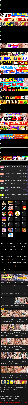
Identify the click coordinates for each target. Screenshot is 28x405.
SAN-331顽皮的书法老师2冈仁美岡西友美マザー (7, 348)
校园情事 (13, 194)
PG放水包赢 (13, 246)
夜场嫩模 (12, 253)
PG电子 (2, 243)
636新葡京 (25, 256)
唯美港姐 (19, 173)
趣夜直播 (7, 253)
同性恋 (25, 190)
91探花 (13, 177)
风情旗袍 (7, 183)
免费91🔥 (8, 266)
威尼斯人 (2, 240)
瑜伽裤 (19, 183)
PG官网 (7, 240)
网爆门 (25, 187)
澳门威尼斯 (3, 266)
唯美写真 (19, 187)
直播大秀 (24, 262)
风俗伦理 (25, 194)
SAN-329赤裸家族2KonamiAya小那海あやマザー (21, 349)
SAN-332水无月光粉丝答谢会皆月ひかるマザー (21, 376)
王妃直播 (17, 249)
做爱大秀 (19, 262)
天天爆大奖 (24, 259)
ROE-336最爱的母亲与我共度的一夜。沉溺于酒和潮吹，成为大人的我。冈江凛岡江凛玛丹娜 (7, 378)
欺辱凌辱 (7, 177)
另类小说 (7, 197)
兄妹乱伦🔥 (20, 266)
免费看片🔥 (18, 256)
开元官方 (19, 259)
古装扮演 (7, 180)
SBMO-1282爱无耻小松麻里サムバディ (20, 362)
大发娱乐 (2, 256)
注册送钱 (7, 243)
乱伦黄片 (21, 249)
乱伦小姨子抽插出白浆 (20, 305)
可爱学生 (19, 180)
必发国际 (17, 253)
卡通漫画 (7, 187)
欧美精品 (19, 166)
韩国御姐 (13, 173)
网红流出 (19, 177)
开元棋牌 (11, 240)
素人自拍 (25, 170)
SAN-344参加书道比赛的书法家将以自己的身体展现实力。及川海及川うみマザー (7, 322)
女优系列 (13, 180)
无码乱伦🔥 (13, 259)
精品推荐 (7, 166)
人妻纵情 (19, 194)
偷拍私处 (2, 253)
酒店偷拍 (7, 249)
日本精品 (13, 170)
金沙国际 (2, 262)
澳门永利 (21, 240)
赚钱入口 (8, 269)
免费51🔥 (7, 259)
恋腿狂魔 (25, 180)
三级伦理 (7, 170)
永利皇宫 (13, 256)
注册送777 (12, 243)
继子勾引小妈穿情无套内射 (7, 293)
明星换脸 (13, 183)
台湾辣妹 (7, 173)
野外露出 (25, 177)
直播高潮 (18, 246)
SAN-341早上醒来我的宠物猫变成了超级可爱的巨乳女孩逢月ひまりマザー (7, 335)
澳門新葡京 (8, 256)
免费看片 (14, 262)
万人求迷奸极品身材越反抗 (7, 306)
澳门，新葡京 (8, 262)
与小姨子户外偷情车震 (20, 282)
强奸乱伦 (13, 166)
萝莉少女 (25, 166)
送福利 (17, 243)
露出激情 (13, 187)
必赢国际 (2, 246)
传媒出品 (7, 190)
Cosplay (19, 170)
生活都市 (7, 194)
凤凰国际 (7, 246)
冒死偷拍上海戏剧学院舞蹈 (21, 293)
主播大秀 (11, 249)
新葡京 (21, 243)
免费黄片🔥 (3, 269)
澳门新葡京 (23, 253)
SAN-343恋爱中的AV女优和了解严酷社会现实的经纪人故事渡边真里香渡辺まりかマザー (21, 322)
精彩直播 (23, 246)
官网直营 (17, 240)
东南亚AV (25, 173)
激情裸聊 (2, 259)
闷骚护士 (25, 183)
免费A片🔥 (14, 266)
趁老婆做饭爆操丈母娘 (6, 282)
